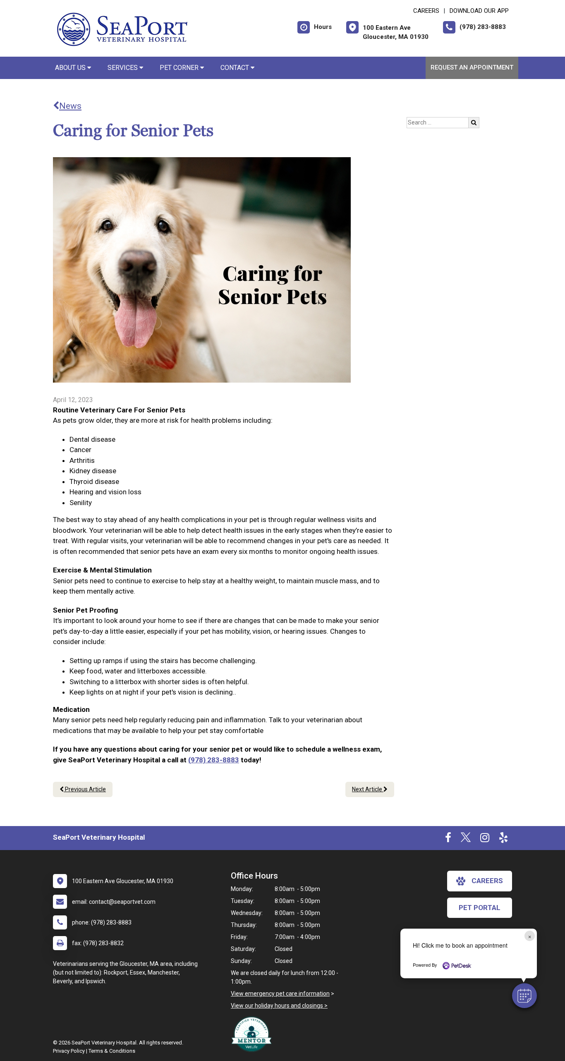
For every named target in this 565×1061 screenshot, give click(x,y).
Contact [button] (235, 68)
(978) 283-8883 (213, 760)
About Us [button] (71, 68)
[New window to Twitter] (466, 839)
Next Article (367, 789)
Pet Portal (479, 907)
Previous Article (85, 789)
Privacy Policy (69, 1051)
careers (487, 881)
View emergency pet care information (280, 993)
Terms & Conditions (112, 1051)
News (70, 106)
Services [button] (123, 68)
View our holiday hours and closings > (279, 1005)
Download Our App (479, 10)
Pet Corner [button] (180, 68)
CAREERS (426, 10)
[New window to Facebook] (448, 839)
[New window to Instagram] (484, 839)
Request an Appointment (472, 67)
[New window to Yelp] (503, 839)
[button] (524, 995)
